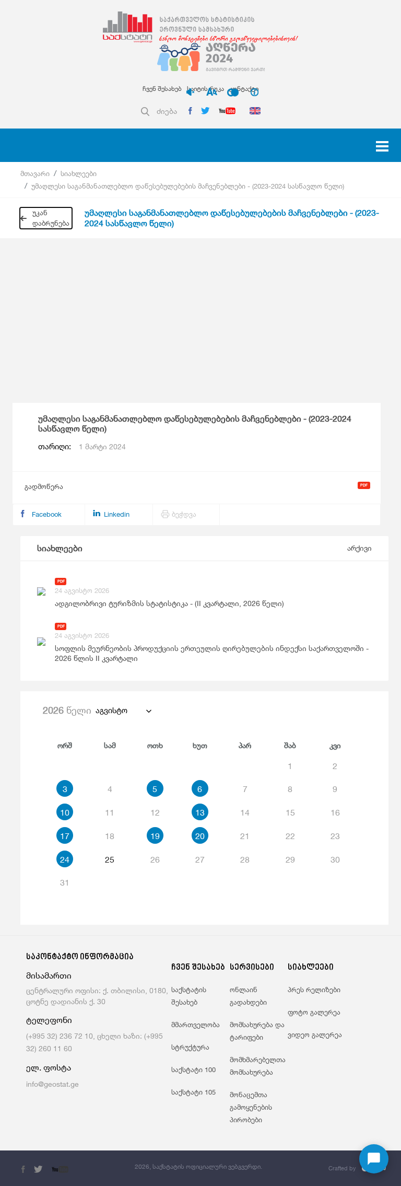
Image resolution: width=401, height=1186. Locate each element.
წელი (67, 710)
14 (245, 812)
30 (335, 859)
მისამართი (49, 976)
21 (245, 836)
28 (245, 859)
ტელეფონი (49, 1020)
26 (155, 859)
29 (290, 859)
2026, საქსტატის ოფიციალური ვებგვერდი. (198, 1166)
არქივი (359, 547)
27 (200, 859)
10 (64, 812)
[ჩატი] (373, 1158)
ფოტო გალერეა (314, 1012)
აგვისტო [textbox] (111, 710)
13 (200, 812)
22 (290, 836)
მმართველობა (195, 1024)
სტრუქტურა (190, 1047)
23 (335, 836)
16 (335, 812)
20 (200, 836)
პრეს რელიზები (314, 989)
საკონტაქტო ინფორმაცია (80, 957)
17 (64, 836)
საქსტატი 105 (193, 1092)
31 (64, 882)
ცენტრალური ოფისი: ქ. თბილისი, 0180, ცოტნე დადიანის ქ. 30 (97, 996)
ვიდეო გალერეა (315, 1034)
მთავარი (35, 173)
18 (109, 836)
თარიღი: (82, 446)
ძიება (167, 111)
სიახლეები (79, 173)
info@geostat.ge (52, 1083)
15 (290, 812)
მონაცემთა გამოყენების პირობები (251, 1107)
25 (109, 859)
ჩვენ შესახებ (162, 88)
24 (64, 859)
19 (155, 836)
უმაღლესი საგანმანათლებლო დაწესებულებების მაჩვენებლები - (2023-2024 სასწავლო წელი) (187, 186)
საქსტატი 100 (193, 1069)
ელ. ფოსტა (48, 1068)
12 (155, 812)
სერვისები (252, 968)
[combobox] (123, 710)
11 (109, 812)
